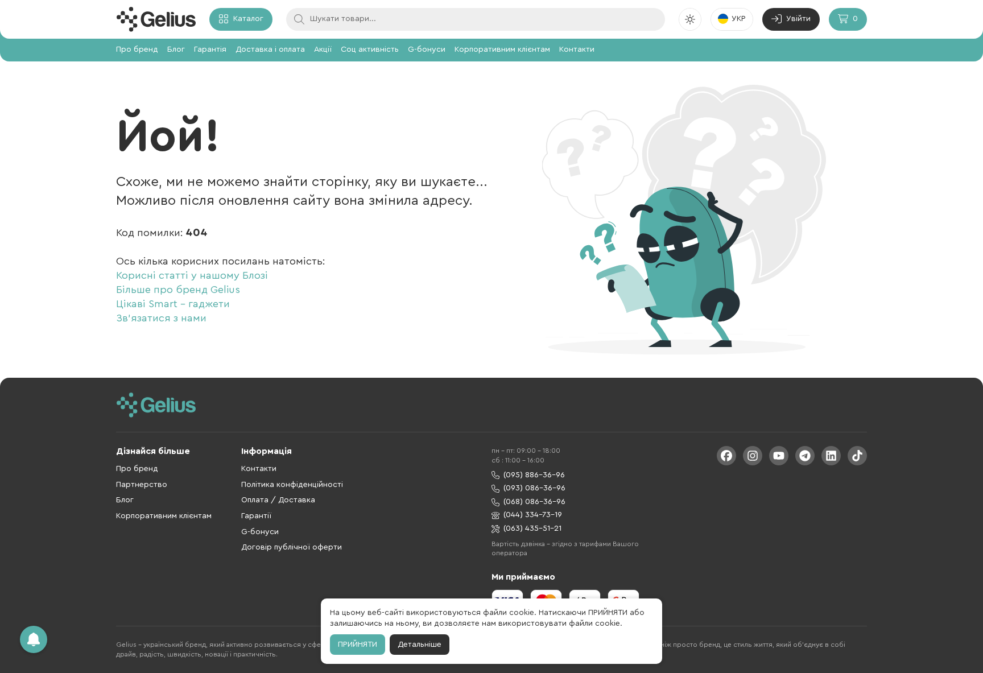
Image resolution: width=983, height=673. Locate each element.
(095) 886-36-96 (534, 475)
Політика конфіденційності (292, 485)
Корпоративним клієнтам (502, 49)
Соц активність (370, 49)
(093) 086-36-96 (534, 488)
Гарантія (210, 49)
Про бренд (137, 49)
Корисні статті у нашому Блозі (192, 275)
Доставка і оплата (270, 49)
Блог (176, 49)
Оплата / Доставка (278, 500)
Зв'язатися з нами (161, 318)
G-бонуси (426, 49)
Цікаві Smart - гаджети (173, 304)
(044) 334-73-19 (532, 515)
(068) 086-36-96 (534, 502)
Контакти (576, 49)
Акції (323, 49)
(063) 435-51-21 (532, 528)
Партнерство (141, 485)
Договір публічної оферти (291, 547)
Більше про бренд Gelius (178, 289)
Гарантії (256, 516)
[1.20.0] (156, 19)
